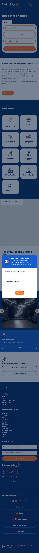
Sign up (19, 293)
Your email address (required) (15, 272)
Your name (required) (12, 281)
